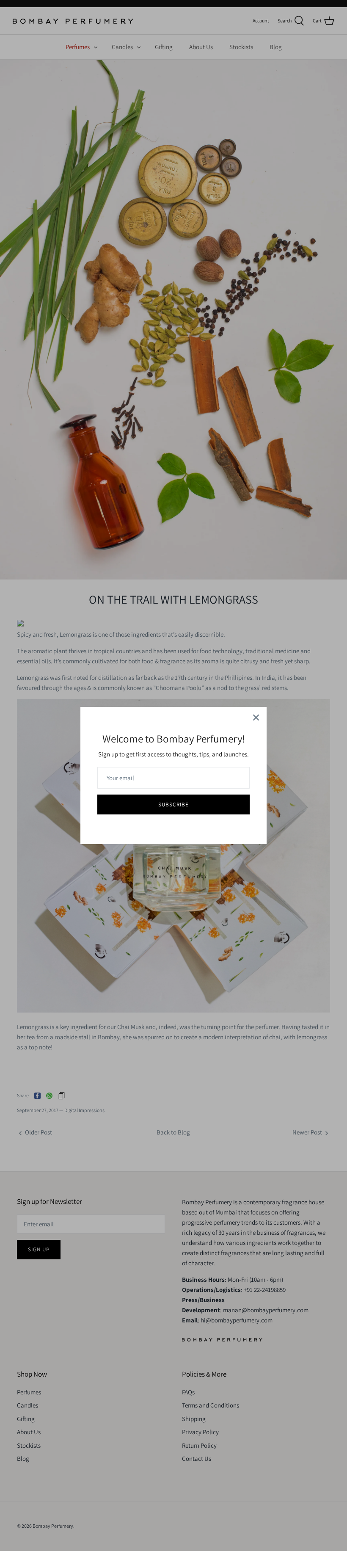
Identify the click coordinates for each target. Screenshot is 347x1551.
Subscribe (173, 804)
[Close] (256, 717)
